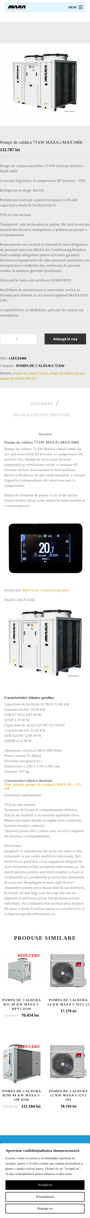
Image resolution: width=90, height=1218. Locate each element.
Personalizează (45, 1196)
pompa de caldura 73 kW (40, 366)
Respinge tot (45, 1208)
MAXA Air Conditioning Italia (45, 590)
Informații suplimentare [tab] (42, 415)
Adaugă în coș (65, 338)
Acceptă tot (45, 1185)
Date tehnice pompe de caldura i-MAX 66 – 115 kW (42, 786)
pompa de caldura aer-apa (67, 373)
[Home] (17, 7)
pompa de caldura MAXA (18, 378)
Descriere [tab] (41, 403)
